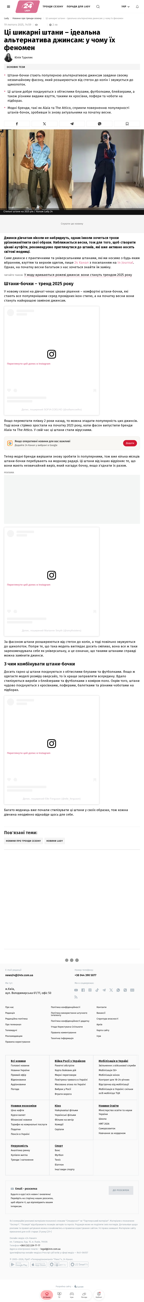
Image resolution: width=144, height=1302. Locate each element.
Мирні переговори (65, 1074)
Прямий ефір (18, 1074)
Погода (15, 1089)
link (76, 990)
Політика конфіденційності (65, 1007)
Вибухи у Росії (63, 1089)
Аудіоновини (18, 1084)
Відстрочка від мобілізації (114, 1084)
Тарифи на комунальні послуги (29, 1124)
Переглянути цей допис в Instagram (28, 363)
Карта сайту (103, 1030)
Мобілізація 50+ (108, 1070)
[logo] (27, 6)
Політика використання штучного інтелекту (69, 1014)
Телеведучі (11, 1030)
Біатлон (59, 1164)
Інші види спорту (64, 1169)
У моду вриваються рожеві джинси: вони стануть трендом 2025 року (78, 275)
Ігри (99, 1036)
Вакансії (101, 1013)
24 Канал (81, 263)
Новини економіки (23, 1105)
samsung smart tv (79, 1264)
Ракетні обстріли (64, 1065)
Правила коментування (63, 1033)
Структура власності (107, 1019)
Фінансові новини (21, 1119)
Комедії (59, 1124)
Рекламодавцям (13, 1036)
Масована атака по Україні (70, 1084)
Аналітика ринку (20, 1150)
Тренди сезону (53, 6)
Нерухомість (19, 1145)
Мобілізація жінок (109, 1074)
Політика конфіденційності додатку (70, 1021)
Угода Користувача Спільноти (67, 1027)
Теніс (58, 1159)
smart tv (58, 1264)
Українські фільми (65, 1115)
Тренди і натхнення (22, 1159)
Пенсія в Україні (20, 1134)
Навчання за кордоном (112, 1133)
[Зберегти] (127, 124)
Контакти (101, 1007)
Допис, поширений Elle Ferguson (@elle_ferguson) (52, 798)
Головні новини (20, 1065)
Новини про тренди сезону (27, 18)
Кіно (58, 1105)
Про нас (9, 1007)
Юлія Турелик (24, 57)
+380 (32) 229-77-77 (30, 1245)
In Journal (125, 263)
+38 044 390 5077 (85, 975)
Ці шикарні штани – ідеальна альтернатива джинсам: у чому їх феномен (84, 18)
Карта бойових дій (65, 1070)
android (19, 1264)
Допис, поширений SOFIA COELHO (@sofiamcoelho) (52, 409)
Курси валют (18, 1115)
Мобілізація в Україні (113, 1061)
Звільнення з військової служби (117, 1065)
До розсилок (121, 1190)
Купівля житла (19, 1155)
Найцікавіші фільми (66, 1110)
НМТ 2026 (104, 1123)
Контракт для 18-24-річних (114, 1079)
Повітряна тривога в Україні (71, 1079)
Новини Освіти (109, 1105)
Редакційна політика (16, 1019)
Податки (16, 1129)
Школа (102, 1118)
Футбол (59, 1155)
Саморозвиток (107, 1128)
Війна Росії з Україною (70, 1061)
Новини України (20, 1070)
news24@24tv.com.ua (19, 975)
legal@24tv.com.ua (50, 1249)
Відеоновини (18, 1079)
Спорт (59, 1145)
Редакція (10, 1013)
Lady (6, 18)
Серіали (59, 1129)
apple (38, 1264)
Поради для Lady (78, 6)
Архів (99, 1024)
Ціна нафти (17, 1110)
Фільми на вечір (64, 1119)
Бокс (57, 1150)
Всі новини (18, 1061)
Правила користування (17, 1042)
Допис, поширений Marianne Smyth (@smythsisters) (51, 630)
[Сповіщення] (137, 6)
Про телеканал (13, 1024)
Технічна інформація (62, 1038)
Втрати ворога (63, 1094)
